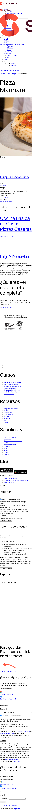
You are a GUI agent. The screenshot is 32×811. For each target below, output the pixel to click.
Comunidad (7, 54)
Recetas (3, 74)
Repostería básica (10, 388)
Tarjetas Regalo (9, 414)
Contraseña (4, 799)
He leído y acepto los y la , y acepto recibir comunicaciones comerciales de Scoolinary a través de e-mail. (16, 734)
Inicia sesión (17, 761)
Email (2, 795)
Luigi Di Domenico (14, 177)
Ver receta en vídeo (6, 236)
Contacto (7, 447)
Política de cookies (10, 482)
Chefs (6, 59)
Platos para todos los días (12, 390)
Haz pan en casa (9, 394)
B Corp (6, 452)
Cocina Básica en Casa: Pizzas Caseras (16, 223)
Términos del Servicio (23, 731)
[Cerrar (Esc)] (0, 498)
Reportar (9, 520)
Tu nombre (4, 706)
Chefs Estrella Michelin (11, 392)
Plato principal (11, 74)
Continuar (3, 740)
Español (6, 41)
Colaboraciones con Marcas (13, 441)
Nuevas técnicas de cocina (12, 382)
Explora (6, 42)
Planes (6, 411)
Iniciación (3, 186)
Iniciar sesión (4, 70)
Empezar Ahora (18, 13)
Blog (5, 420)
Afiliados (6, 454)
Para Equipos (8, 52)
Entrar (2, 44)
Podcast (6, 422)
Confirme (9, 568)
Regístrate (17, 809)
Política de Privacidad (7, 733)
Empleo (6, 450)
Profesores (7, 439)
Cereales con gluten (6, 201)
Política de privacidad (10, 479)
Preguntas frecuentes (11, 409)
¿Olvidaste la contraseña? (8, 805)
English (13, 63)
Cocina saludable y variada (12, 386)
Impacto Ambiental (10, 445)
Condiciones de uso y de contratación (16, 481)
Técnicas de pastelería (11, 384)
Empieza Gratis (19, 44)
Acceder (3, 802)
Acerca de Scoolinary (10, 437)
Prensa (6, 448)
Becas (6, 443)
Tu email (3, 709)
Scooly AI (6, 416)
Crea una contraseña (7, 712)
